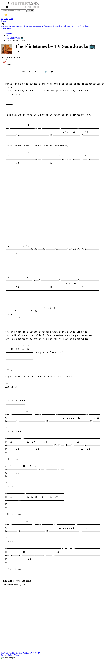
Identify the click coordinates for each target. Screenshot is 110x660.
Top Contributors (36, 26)
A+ (36, 72)
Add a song (6, 28)
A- (29, 72)
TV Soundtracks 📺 (15, 38)
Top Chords (6, 26)
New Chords (64, 26)
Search (30, 11)
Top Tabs (16, 26)
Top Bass (24, 26)
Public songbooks (51, 26)
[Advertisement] (55, 208)
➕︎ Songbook (10, 72)
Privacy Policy (7, 655)
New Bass (84, 26)
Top (2, 23)
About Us (18, 655)
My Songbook (7, 18)
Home (3, 21)
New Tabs (75, 26)
